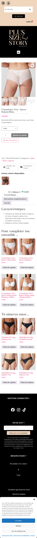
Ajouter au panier (20, 135)
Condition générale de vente (19, 490)
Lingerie (11, 161)
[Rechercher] (30, 9)
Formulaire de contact (18, 464)
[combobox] (15, 9)
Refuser (18, 526)
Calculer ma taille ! (10, 167)
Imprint (33, 535)
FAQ (18, 475)
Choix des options (9, 267)
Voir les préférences (18, 531)
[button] (34, 499)
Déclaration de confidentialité (22, 535)
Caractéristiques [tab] (10, 195)
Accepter (18, 521)
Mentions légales (18, 494)
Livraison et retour (27, 167)
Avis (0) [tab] (7, 203)
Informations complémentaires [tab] (15, 199)
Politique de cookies (7, 535)
